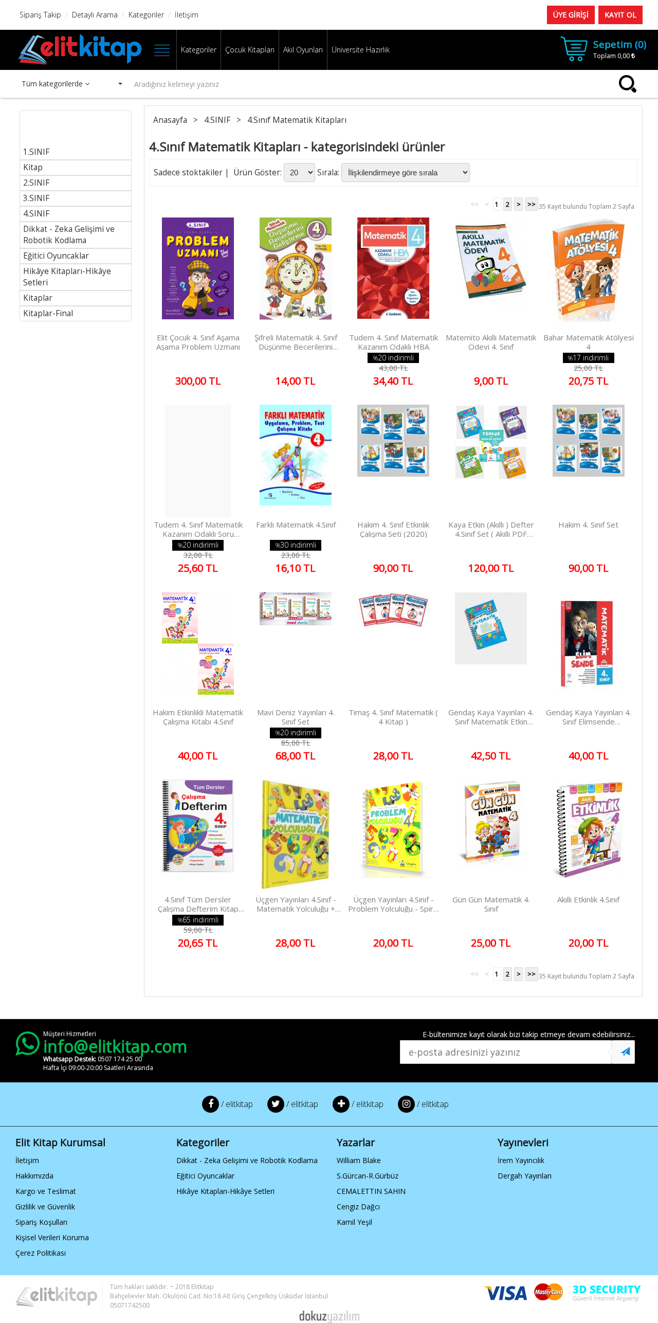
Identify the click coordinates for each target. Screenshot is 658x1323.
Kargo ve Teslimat (45, 1191)
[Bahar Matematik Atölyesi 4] (588, 274)
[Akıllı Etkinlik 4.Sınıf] (588, 836)
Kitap (33, 167)
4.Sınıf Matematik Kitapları (298, 120)
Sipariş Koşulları (41, 1222)
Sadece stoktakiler (188, 172)
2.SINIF (36, 182)
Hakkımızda (34, 1176)
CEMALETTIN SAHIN (371, 1191)
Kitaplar (37, 298)
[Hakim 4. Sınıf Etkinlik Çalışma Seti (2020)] (393, 461)
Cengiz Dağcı (358, 1206)
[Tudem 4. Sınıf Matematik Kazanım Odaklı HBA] (393, 274)
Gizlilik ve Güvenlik (45, 1206)
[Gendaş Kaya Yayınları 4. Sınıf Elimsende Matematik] (588, 648)
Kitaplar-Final (48, 313)
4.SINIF (36, 213)
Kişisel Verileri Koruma (52, 1237)
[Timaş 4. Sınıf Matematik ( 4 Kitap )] (393, 648)
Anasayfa (171, 120)
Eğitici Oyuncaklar (56, 255)
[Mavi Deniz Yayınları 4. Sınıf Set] (295, 648)
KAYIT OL (620, 15)
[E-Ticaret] (329, 1316)
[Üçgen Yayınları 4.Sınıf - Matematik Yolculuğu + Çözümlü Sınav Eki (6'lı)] (295, 836)
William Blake (359, 1160)
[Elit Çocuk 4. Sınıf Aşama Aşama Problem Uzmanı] (198, 274)
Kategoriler (198, 50)
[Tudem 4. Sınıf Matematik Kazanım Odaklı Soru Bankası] (198, 461)
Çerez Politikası (40, 1253)
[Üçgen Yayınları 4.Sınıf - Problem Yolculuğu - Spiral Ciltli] (393, 836)
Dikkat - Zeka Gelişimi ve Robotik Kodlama (69, 235)
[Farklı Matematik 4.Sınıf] (295, 461)
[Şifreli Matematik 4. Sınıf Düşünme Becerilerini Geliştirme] (295, 274)
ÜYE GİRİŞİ (571, 15)
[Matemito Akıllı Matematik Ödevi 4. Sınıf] (491, 274)
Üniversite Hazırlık (361, 50)
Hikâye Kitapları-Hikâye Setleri (225, 1191)
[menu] (76, 215)
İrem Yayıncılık (521, 1160)
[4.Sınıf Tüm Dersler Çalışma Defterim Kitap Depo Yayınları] (198, 836)
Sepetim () (619, 44)
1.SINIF (36, 152)
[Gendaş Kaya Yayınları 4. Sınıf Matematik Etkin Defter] (491, 648)
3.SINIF (36, 198)
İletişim (27, 1160)
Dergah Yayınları (525, 1176)
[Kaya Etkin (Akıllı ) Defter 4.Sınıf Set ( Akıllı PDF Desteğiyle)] (491, 461)
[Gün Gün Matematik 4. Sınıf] (491, 836)
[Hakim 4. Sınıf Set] (588, 461)
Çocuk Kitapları (250, 50)
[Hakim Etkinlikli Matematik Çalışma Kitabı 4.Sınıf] (198, 648)
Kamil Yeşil (354, 1222)
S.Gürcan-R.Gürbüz (367, 1176)
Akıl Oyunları (303, 50)
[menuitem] (76, 135)
